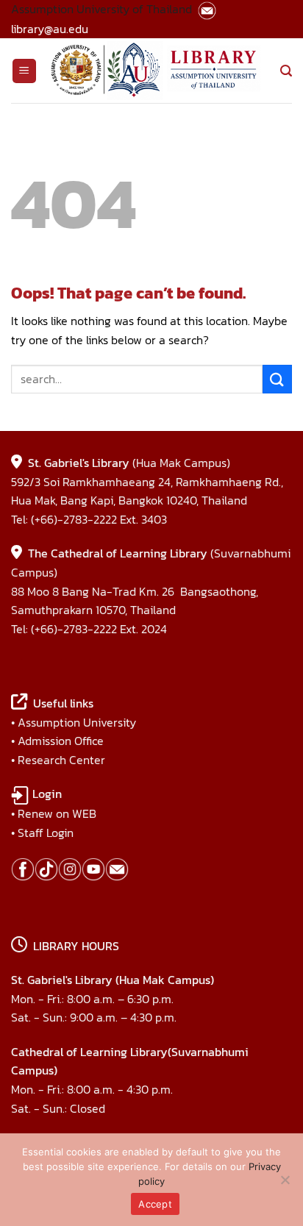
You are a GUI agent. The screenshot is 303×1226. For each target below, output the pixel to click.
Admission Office (61, 740)
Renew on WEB (57, 813)
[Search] (286, 71)
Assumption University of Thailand (101, 9)
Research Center (61, 760)
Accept (155, 1204)
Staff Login (46, 832)
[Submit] (277, 379)
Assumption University (77, 722)
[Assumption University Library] (159, 70)
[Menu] (25, 71)
